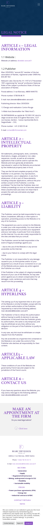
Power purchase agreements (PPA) (22, 490)
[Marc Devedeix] (8, 4)
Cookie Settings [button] (9, 523)
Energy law (22, 493)
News (22, 504)
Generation (22, 471)
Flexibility (22, 481)
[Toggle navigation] (39, 4)
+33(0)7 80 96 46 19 (24, 460)
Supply (22, 473)
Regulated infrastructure (22, 476)
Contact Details (22, 500)
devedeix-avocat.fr (25, 60)
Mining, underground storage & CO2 (22, 478)
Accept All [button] (29, 523)
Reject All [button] (20, 523)
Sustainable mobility (22, 483)
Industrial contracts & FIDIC (22, 495)
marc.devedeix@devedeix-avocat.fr (24, 464)
